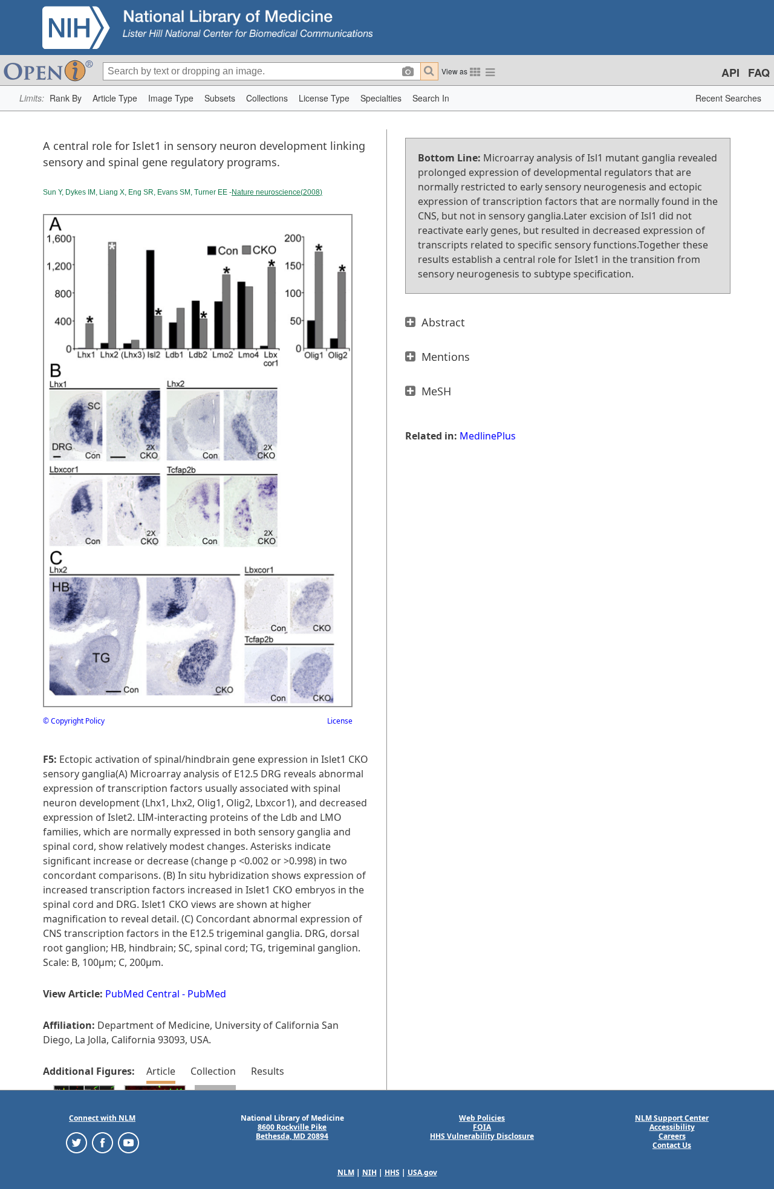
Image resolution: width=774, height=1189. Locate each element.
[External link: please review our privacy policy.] (76, 1142)
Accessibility (672, 1127)
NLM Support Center (672, 1118)
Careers (672, 1136)
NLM (345, 1172)
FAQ (759, 72)
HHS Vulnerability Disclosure (482, 1136)
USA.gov (422, 1172)
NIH (369, 1172)
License (340, 721)
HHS (392, 1172)
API (730, 72)
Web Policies (482, 1118)
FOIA (482, 1127)
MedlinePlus (488, 435)
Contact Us (671, 1145)
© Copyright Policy (74, 721)
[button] (65, 98)
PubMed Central (142, 993)
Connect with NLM (102, 1118)
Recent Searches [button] (728, 98)
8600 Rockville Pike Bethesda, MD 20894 (292, 1131)
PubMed (206, 993)
